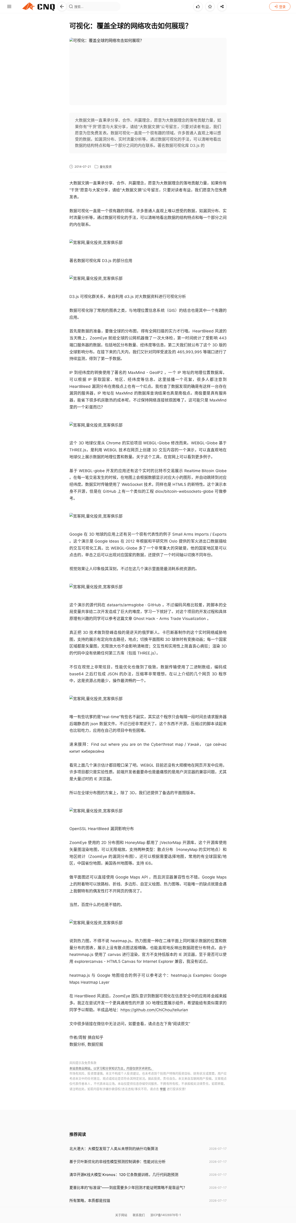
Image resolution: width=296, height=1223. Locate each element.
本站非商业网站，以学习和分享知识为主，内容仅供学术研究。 (111, 1068)
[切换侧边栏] (9, 6)
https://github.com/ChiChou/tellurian (154, 1010)
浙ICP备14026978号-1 (165, 1215)
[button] (62, 6)
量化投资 (106, 166)
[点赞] (198, 6)
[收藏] (210, 6)
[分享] (222, 6)
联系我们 (139, 1215)
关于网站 (121, 1215)
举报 (163, 1089)
